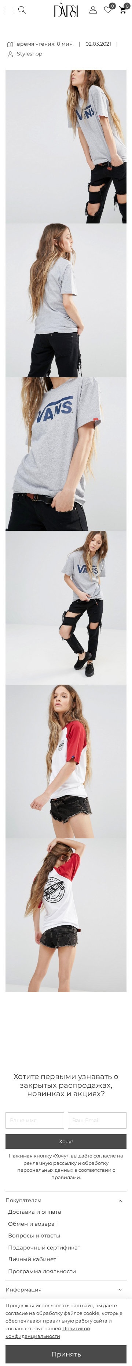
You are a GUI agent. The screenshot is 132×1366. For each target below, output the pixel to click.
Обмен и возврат (32, 1223)
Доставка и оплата (34, 1211)
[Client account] (93, 10)
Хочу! (66, 1141)
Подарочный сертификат (44, 1247)
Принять (66, 1354)
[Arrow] (120, 1200)
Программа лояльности (42, 1271)
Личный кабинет (32, 1259)
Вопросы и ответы (34, 1235)
